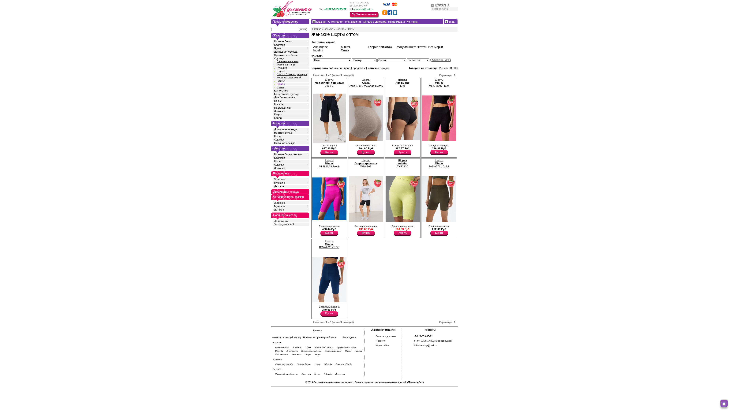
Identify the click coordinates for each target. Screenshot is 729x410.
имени (338, 67)
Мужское (279, 182)
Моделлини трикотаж (411, 47)
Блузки (281, 71)
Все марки (435, 47)
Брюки (280, 87)
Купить (329, 152)
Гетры (278, 114)
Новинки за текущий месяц (286, 337)
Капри (278, 117)
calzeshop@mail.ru (363, 9)
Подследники (282, 107)
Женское (279, 179)
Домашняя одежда (285, 51)
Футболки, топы (286, 64)
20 (440, 67)
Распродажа (349, 337)
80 (450, 67)
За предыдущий (284, 224)
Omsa (345, 50)
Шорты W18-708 (365, 163)
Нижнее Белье (283, 41)
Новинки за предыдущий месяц (320, 337)
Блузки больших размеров (292, 74)
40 (445, 67)
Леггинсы (280, 111)
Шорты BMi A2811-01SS (329, 244)
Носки (278, 100)
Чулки (277, 48)
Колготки (279, 44)
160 (456, 67)
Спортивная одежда (286, 93)
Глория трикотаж (380, 47)
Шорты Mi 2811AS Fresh (329, 163)
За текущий (281, 220)
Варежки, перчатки (287, 61)
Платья (281, 80)
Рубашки (282, 67)
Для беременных (284, 97)
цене (347, 67)
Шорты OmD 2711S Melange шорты (366, 82)
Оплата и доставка (386, 336)
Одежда (279, 58)
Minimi (345, 47)
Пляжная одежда (284, 142)
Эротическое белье (286, 55)
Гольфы (279, 104)
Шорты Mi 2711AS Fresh (439, 82)
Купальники (281, 90)
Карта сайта (382, 345)
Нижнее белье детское (288, 154)
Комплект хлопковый (289, 77)
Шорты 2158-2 (329, 82)
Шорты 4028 (402, 82)
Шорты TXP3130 (402, 163)
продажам (359, 67)
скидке (385, 67)
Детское (279, 148)
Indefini (318, 50)
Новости (380, 341)
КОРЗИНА (442, 5)
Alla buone (320, 47)
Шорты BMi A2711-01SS (439, 163)
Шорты (281, 84)
